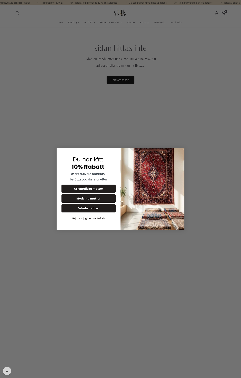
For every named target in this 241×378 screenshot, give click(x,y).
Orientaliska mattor (88, 189)
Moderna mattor (88, 198)
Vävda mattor (88, 208)
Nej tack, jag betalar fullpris (88, 218)
